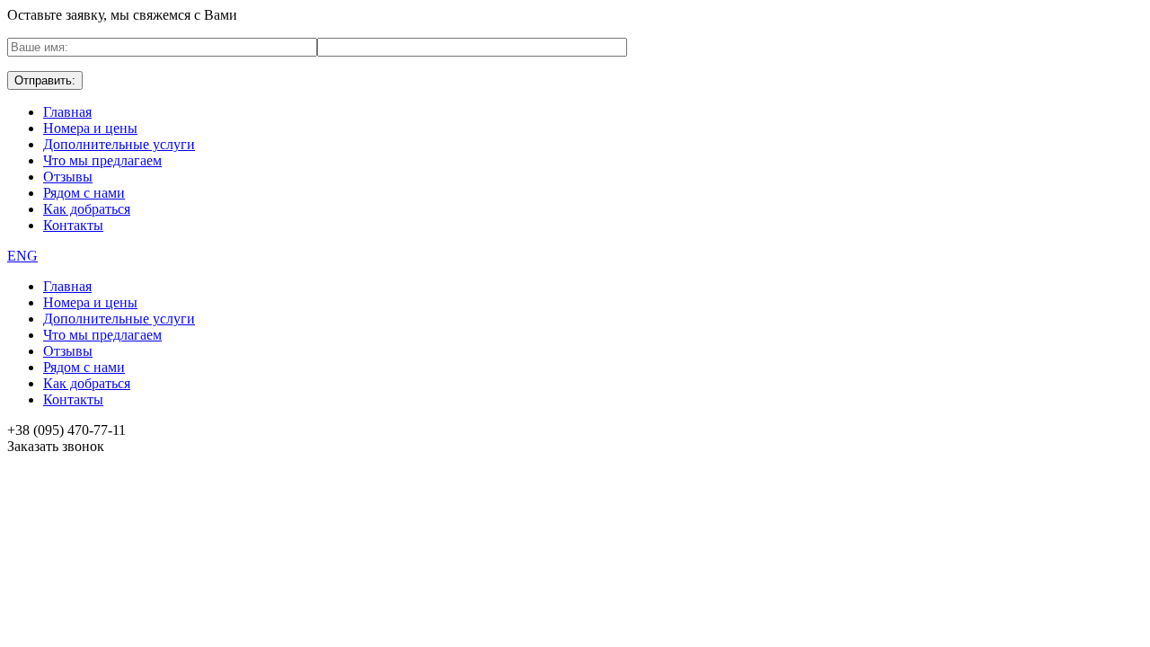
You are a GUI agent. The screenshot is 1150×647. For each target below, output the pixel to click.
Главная (67, 112)
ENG (22, 255)
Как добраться (86, 209)
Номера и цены (90, 128)
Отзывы (68, 176)
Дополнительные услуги (119, 144)
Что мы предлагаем (102, 160)
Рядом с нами (84, 192)
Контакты (73, 225)
